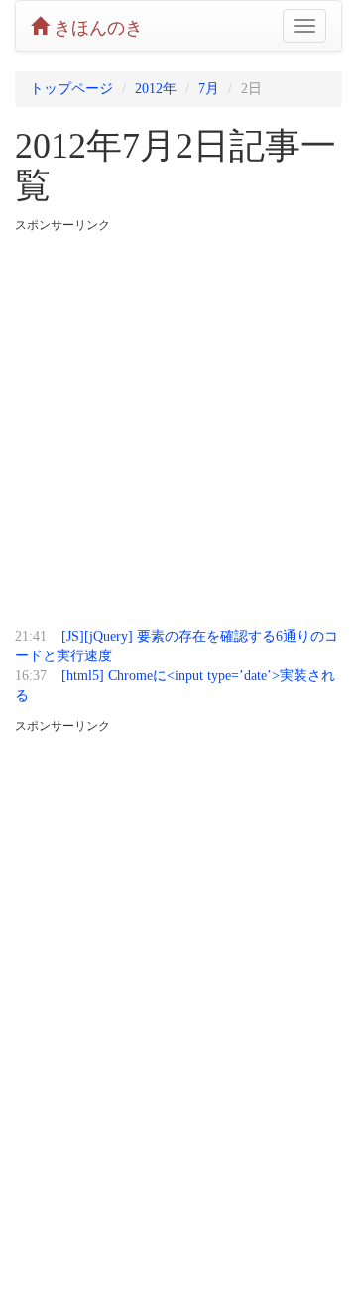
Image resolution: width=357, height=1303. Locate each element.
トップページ (71, 88)
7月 (208, 88)
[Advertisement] (178, 423)
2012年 (156, 88)
